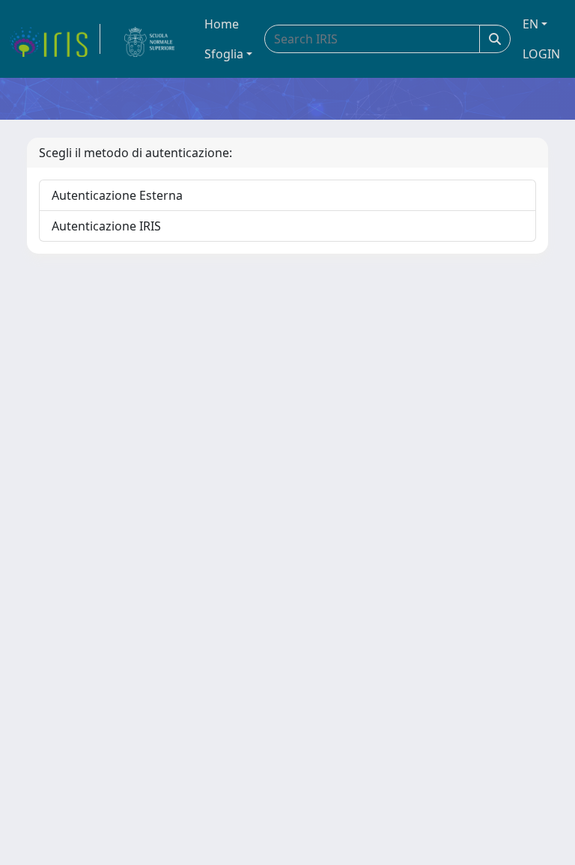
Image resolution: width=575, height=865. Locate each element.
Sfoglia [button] (223, 54)
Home (221, 24)
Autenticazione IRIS (106, 226)
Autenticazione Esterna (117, 195)
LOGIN (541, 54)
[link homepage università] (149, 39)
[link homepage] (54, 39)
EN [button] (530, 24)
